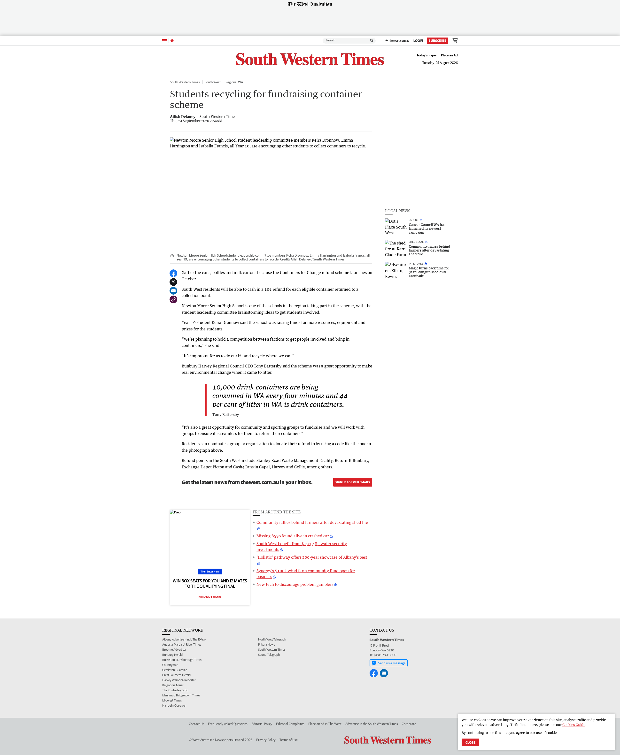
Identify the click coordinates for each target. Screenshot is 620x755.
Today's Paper (427, 55)
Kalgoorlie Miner (172, 685)
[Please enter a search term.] (372, 40)
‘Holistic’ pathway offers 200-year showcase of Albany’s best (311, 557)
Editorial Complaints (290, 724)
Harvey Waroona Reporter (178, 680)
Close (470, 742)
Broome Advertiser (174, 649)
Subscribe (437, 41)
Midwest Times (172, 700)
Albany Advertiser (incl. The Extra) (184, 639)
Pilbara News (266, 644)
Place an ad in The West (324, 724)
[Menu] (164, 40)
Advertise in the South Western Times (371, 724)
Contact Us (196, 724)
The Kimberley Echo (175, 690)
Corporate (409, 724)
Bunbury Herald (172, 654)
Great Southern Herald (176, 675)
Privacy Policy (266, 740)
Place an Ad (449, 55)
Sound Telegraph (269, 654)
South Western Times (185, 82)
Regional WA (234, 82)
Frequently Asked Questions (228, 724)
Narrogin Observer (174, 705)
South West (213, 82)
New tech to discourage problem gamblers (294, 584)
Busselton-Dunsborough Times (182, 660)
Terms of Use (288, 740)
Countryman (170, 665)
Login (418, 41)
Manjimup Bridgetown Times (181, 695)
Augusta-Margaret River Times (181, 644)
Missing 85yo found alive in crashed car (292, 536)
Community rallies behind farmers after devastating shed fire (312, 522)
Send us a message (391, 663)
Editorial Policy (261, 724)
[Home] (172, 41)
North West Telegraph (272, 639)
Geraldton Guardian (174, 670)
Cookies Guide (573, 725)
